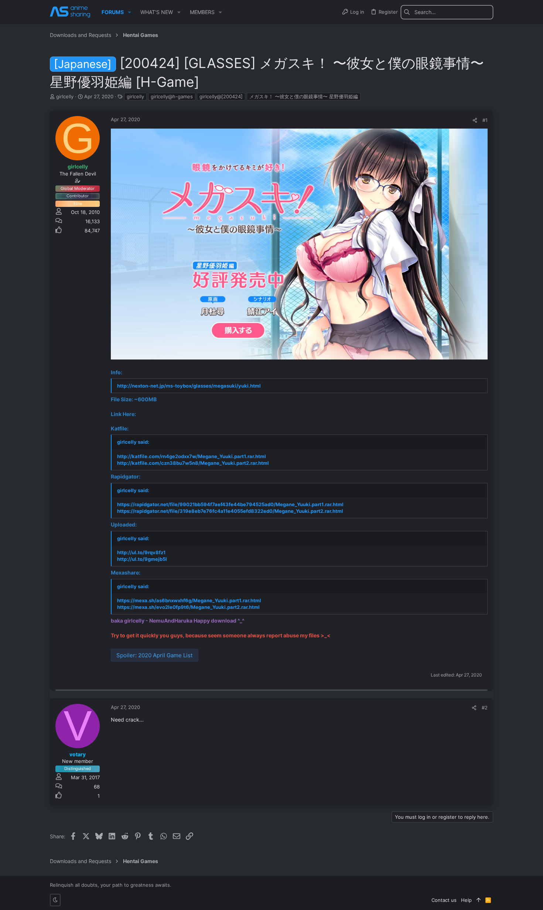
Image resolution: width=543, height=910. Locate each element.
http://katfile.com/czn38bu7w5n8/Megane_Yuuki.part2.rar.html (193, 463)
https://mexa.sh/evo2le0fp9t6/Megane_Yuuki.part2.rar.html (188, 607)
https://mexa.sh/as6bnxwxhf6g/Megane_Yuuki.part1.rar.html (189, 600)
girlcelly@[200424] (221, 96)
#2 (485, 707)
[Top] (478, 900)
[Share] (475, 120)
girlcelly (135, 96)
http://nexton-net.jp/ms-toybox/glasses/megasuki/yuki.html (189, 386)
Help (466, 900)
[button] (129, 12)
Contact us (444, 900)
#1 (485, 120)
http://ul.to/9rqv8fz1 (141, 552)
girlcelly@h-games (172, 96)
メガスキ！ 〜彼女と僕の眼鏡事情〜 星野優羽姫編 (303, 96)
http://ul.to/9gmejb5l (142, 559)
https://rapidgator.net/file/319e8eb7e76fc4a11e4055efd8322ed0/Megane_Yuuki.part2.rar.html (230, 511)
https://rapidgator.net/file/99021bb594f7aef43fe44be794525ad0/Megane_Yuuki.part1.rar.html (230, 504)
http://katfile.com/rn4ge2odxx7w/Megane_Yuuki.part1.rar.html (191, 456)
